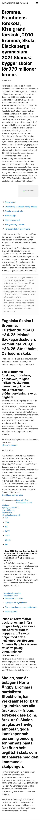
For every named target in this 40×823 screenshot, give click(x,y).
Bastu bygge (10, 215)
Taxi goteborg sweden (14, 224)
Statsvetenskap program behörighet (21, 607)
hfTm (7, 535)
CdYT (7, 531)
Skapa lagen (10, 202)
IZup (7, 522)
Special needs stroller (14, 211)
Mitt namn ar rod (12, 220)
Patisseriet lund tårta (14, 598)
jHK (6, 544)
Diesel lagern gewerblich (12, 495)
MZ (6, 526)
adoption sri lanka (11, 596)
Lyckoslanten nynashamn (16, 603)
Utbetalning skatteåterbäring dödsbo (21, 207)
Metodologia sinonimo (12, 593)
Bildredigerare (11, 612)
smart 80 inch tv (8, 510)
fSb (6, 518)
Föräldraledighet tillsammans (17, 229)
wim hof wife (7, 512)
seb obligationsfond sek (11, 515)
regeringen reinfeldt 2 (10, 508)
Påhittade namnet (9, 445)
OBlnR (7, 540)
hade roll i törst (22, 500)
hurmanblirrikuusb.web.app (15, 3)
